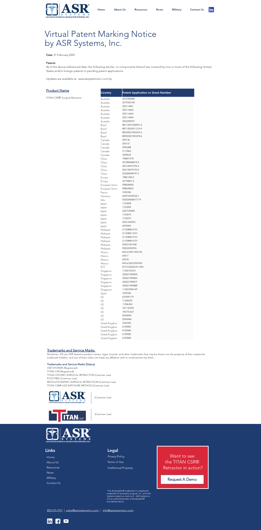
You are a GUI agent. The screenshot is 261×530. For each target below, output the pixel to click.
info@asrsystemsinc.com (118, 510)
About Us (53, 462)
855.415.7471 (55, 510)
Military (51, 477)
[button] (197, 9)
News (50, 472)
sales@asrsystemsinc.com (82, 510)
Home (51, 457)
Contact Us (54, 483)
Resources (53, 467)
